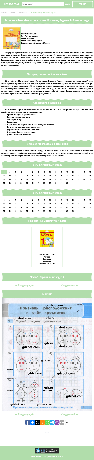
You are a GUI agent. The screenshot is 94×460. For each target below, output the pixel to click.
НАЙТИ (67, 4)
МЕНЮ (82, 4)
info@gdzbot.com (55, 456)
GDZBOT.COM (11, 4)
